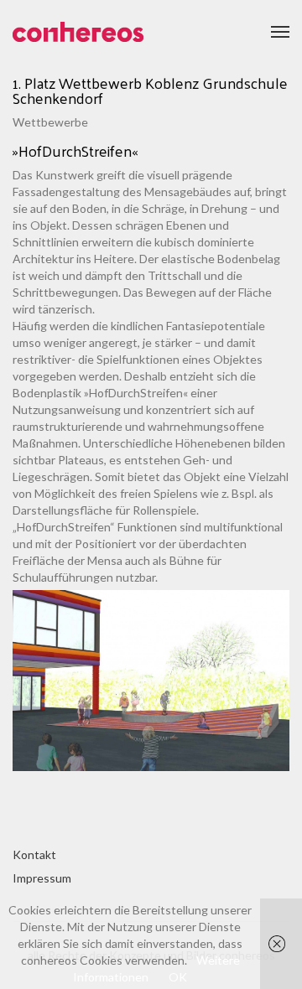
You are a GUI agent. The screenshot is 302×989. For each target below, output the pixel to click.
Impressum (42, 878)
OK (178, 977)
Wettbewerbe (50, 122)
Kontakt (34, 854)
